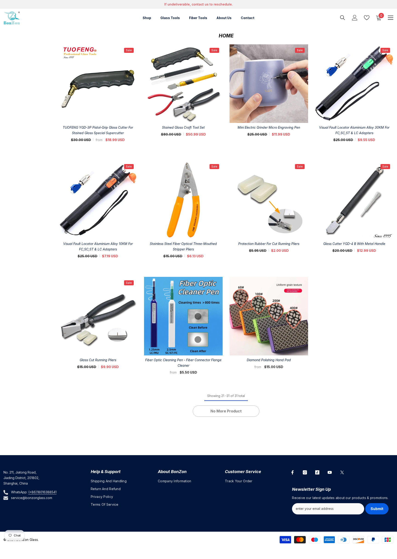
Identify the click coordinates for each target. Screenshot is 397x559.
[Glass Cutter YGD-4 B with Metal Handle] (354, 200)
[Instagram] (304, 472)
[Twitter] (342, 472)
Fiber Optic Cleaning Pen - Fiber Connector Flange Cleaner (183, 362)
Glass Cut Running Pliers (98, 360)
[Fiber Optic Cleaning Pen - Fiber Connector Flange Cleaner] (183, 316)
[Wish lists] (366, 17)
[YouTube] (329, 472)
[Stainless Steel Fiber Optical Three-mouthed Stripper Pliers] (183, 200)
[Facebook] (292, 472)
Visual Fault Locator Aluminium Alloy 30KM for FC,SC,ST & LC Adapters (354, 130)
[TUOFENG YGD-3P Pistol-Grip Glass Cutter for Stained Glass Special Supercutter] (98, 83)
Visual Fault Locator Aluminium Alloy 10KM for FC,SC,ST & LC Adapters (98, 246)
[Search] (343, 17)
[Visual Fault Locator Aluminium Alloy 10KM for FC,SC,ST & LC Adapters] (98, 200)
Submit (377, 508)
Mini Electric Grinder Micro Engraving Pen (269, 127)
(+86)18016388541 (42, 492)
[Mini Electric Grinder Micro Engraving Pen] (269, 83)
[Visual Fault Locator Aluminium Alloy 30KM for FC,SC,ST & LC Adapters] (354, 83)
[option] (198, 4)
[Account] (354, 17)
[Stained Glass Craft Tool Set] (183, 83)
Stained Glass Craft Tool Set (183, 127)
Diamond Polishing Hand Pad (269, 360)
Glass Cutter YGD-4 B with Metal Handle (354, 244)
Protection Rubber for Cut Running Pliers (268, 244)
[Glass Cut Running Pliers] (98, 316)
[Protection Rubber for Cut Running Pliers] (269, 200)
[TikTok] (317, 472)
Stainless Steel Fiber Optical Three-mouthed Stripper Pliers (183, 246)
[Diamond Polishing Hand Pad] (269, 316)
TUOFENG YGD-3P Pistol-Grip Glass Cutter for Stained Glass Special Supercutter (98, 130)
